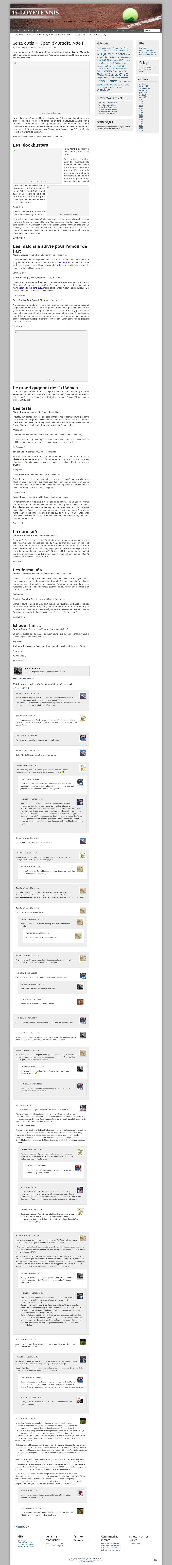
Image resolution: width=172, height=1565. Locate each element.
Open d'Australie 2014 (26, 678)
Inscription (56, 35)
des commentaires (148, 52)
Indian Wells (125, 57)
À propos (20, 35)
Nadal (114, 63)
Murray (105, 63)
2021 (141, 104)
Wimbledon (104, 89)
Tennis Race (107, 81)
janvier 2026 (143, 86)
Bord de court (42, 31)
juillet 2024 (143, 93)
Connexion (143, 48)
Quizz (117, 31)
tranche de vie (108, 84)
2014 (141, 119)
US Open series (116, 87)
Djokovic (107, 54)
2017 (141, 113)
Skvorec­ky (36, 668)
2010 (141, 128)
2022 (141, 102)
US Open (121, 85)
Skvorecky (19, 48)
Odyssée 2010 (123, 63)
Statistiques (109, 78)
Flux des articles (147, 50)
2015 (141, 117)
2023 (141, 99)
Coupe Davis (118, 50)
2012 (141, 124)
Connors (107, 51)
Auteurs (30, 35)
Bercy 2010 (101, 51)
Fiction (128, 54)
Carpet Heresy (112, 103)
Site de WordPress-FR (147, 55)
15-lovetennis (85, 1558)
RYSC (123, 74)
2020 (141, 106)
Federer (119, 54)
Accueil (16, 31)
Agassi (109, 48)
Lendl (111, 60)
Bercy (126, 48)
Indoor (99, 60)
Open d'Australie (114, 66)
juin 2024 (142, 95)
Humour (116, 57)
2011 (141, 126)
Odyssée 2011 (101, 66)
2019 (141, 108)
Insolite (94, 31)
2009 (141, 130)
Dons (39, 35)
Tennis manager (121, 78)
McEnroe (123, 60)
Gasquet (100, 57)
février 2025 (143, 90)
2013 (141, 121)
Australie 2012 (118, 48)
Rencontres (82, 31)
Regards (131, 31)
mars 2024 (143, 97)
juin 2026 (142, 84)
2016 (141, 115)
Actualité (26, 31)
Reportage (107, 71)
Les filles (107, 31)
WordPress (89, 1561)
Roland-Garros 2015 (120, 71)
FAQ (46, 35)
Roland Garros (107, 74)
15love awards (102, 48)
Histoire (56, 31)
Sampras (100, 78)
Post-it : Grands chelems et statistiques (92, 35)
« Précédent (18, 688)
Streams (68, 35)
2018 (141, 110)
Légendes (68, 31)
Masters (116, 60)
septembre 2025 (145, 88)
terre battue (122, 81)
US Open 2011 (106, 87)
